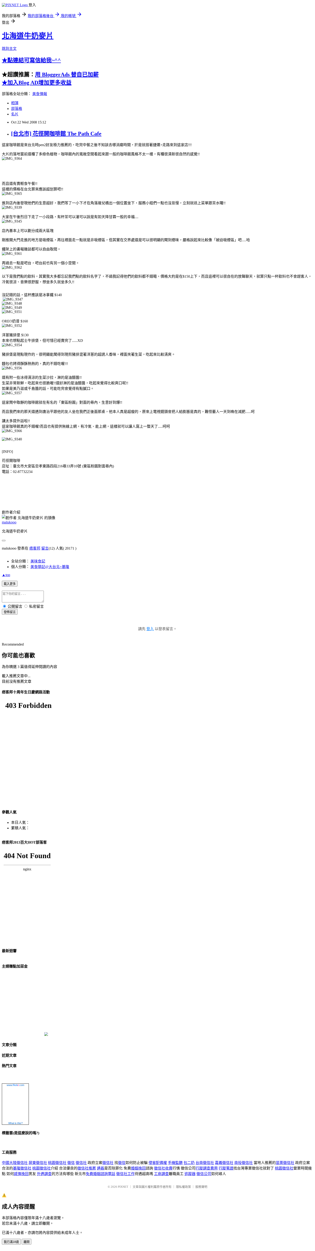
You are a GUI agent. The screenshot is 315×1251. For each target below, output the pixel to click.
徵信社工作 (125, 1174)
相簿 (14, 103)
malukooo (9, 522)
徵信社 (81, 1163)
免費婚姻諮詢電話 (100, 1174)
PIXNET (123, 1186)
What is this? (15, 1123)
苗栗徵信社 (285, 1163)
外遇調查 (44, 1174)
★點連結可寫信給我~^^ (31, 60)
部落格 (16, 109)
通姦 (100, 1168)
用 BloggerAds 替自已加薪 (67, 75)
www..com (15, 1085)
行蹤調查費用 (207, 1168)
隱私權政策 (183, 1186)
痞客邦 (34, 548)
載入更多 (10, 584)
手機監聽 (175, 1163)
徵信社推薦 (86, 1168)
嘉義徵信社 (224, 1163)
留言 (45, 548)
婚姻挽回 (138, 1168)
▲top (6, 575)
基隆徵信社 (22, 1168)
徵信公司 (203, 1174)
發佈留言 (10, 612)
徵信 (71, 1163)
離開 (27, 1242)
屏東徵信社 (38, 1163)
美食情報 (39, 94)
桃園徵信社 (57, 1163)
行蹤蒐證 (226, 1168)
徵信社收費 (163, 1168)
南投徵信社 (243, 1163)
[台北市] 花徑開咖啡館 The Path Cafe (56, 134)
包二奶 (189, 1163)
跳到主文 (9, 49)
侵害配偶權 (158, 1163)
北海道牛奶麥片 (27, 36)
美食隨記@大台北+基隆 (49, 567)
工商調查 (161, 1174)
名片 (14, 114)
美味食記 (37, 561)
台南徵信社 (205, 1163)
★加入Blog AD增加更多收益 (36, 83)
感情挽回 (21, 1174)
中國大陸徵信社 (15, 1163)
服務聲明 (201, 1186)
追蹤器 (190, 1174)
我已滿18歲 (11, 1242)
